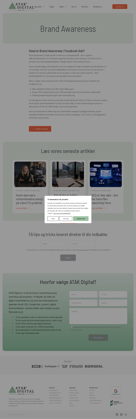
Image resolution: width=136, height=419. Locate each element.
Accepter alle (81, 218)
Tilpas (53, 218)
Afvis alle (66, 218)
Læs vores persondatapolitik (61, 213)
